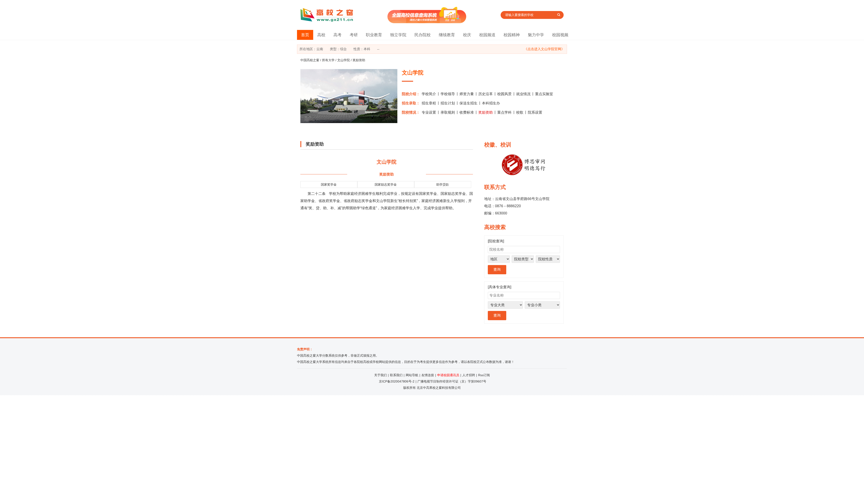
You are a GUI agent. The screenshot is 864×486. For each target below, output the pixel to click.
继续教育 (447, 35)
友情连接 (427, 375)
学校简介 (429, 94)
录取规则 (448, 112)
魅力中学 (536, 35)
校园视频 (560, 35)
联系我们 (396, 375)
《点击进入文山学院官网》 (544, 49)
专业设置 (429, 112)
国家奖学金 (329, 184)
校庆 (467, 35)
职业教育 (374, 35)
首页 (305, 35)
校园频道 (487, 35)
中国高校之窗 (309, 60)
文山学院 (343, 60)
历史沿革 (485, 94)
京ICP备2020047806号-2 (396, 381)
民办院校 (422, 35)
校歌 (519, 112)
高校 (321, 35)
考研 (354, 35)
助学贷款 (442, 184)
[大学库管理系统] (426, 22)
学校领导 (448, 94)
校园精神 (512, 35)
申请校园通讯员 (448, 375)
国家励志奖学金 (386, 184)
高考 (337, 35)
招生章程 (429, 103)
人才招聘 (468, 375)
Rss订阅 (484, 375)
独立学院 (398, 35)
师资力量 (466, 94)
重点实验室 (544, 94)
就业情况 (523, 94)
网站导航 (412, 375)
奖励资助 (485, 112)
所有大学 (328, 60)
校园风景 (504, 94)
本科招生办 (491, 103)
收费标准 (466, 112)
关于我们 (380, 375)
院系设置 (535, 112)
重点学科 (504, 112)
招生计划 (448, 103)
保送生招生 (468, 103)
